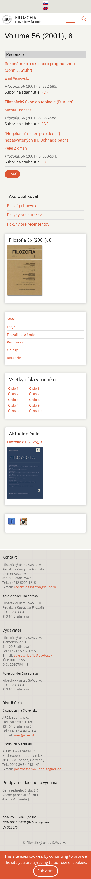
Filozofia (25, 17)
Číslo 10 (35, 411)
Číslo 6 (34, 388)
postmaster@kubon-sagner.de (37, 769)
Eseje (11, 326)
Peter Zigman (16, 148)
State (11, 319)
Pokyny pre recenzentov (28, 224)
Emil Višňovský (17, 78)
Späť (12, 174)
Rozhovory (15, 342)
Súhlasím (46, 870)
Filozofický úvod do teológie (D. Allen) (39, 102)
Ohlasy (12, 350)
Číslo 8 (34, 399)
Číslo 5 (13, 411)
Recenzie (14, 357)
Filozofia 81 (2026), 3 (24, 442)
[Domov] (7, 19)
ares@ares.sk (24, 735)
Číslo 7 (34, 394)
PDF (44, 92)
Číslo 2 (13, 394)
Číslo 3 (13, 399)
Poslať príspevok (21, 205)
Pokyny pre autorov (24, 214)
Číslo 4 (13, 405)
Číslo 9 (34, 405)
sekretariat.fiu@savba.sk (33, 655)
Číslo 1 (13, 388)
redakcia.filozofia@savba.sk (35, 587)
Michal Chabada (18, 110)
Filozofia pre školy (21, 334)
